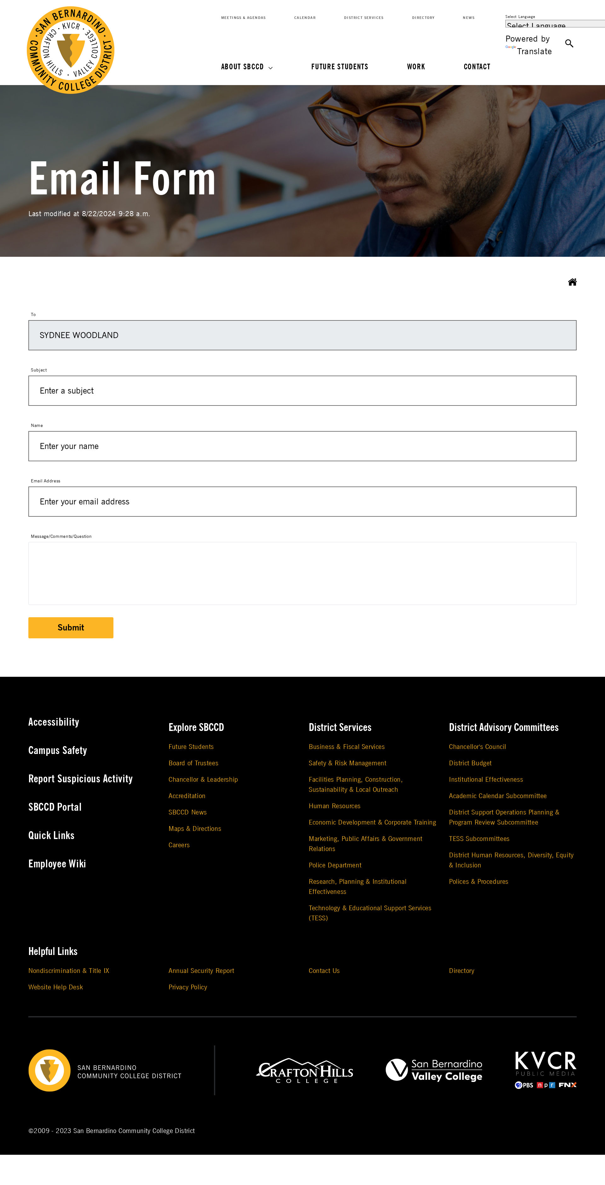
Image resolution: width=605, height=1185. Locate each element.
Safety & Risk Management (347, 763)
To (33, 315)
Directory (423, 17)
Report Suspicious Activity (80, 779)
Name (37, 426)
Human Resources (335, 806)
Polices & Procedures (479, 881)
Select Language (520, 16)
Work (416, 67)
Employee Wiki (57, 864)
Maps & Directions (195, 829)
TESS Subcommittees (479, 839)
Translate (534, 51)
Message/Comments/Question (61, 536)
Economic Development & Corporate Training (372, 822)
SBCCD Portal (55, 807)
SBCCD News (188, 812)
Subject (39, 370)
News (469, 17)
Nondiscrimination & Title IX (68, 971)
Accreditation (187, 796)
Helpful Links (53, 951)
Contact (477, 67)
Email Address (45, 481)
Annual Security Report (201, 971)
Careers (179, 845)
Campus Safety (57, 750)
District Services (364, 17)
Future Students (340, 67)
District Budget (470, 763)
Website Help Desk (55, 987)
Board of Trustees (193, 763)
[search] (569, 44)
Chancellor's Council (477, 747)
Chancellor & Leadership (203, 779)
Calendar (305, 17)
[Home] (572, 282)
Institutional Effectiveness (486, 779)
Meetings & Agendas (243, 17)
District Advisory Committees (504, 727)
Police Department (335, 865)
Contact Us (324, 971)
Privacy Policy (188, 987)
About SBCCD (242, 67)
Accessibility (53, 722)
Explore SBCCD (196, 727)
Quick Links (51, 835)
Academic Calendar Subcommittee (498, 796)
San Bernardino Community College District (134, 1131)
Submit (71, 628)
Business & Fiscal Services (347, 747)
